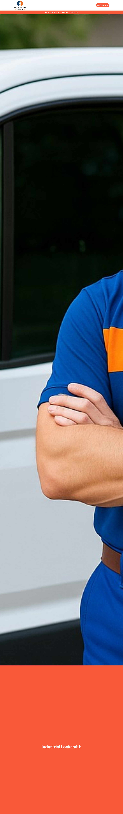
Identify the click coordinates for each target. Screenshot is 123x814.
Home (47, 12)
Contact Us (74, 12)
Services (54, 12)
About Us (65, 12)
